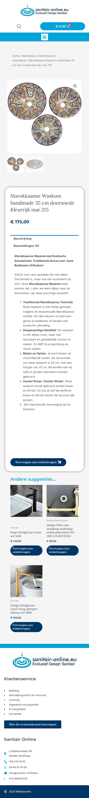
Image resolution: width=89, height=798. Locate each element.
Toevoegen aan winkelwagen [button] (22, 550)
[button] (44, 37)
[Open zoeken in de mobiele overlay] (19, 26)
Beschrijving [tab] (22, 238)
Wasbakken (29, 55)
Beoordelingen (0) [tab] (26, 245)
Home (16, 55)
